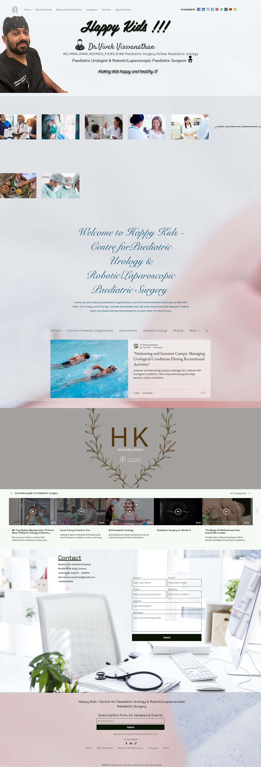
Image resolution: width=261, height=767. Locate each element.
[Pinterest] (216, 9)
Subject (137, 601)
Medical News (128, 330)
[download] (235, 9)
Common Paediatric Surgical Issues (90, 330)
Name (136, 577)
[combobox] (240, 493)
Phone (136, 589)
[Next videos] (257, 511)
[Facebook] (198, 9)
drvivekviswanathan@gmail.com (76, 577)
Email (171, 577)
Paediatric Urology (155, 330)
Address (172, 589)
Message (138, 612)
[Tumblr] (225, 9)
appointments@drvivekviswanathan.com (135, 734)
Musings (178, 330)
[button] (206, 331)
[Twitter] (212, 9)
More (193, 330)
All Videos (128, 504)
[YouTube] (230, 9)
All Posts (55, 330)
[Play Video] (33, 512)
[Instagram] (207, 9)
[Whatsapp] (221, 9)
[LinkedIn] (203, 9)
